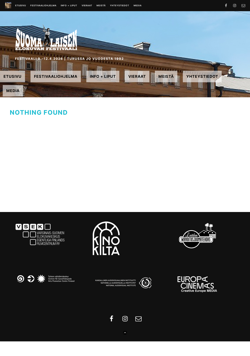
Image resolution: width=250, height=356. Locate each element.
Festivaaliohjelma (43, 5)
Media (138, 5)
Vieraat (87, 5)
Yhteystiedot (119, 5)
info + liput (69, 5)
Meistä (101, 5)
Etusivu (20, 5)
